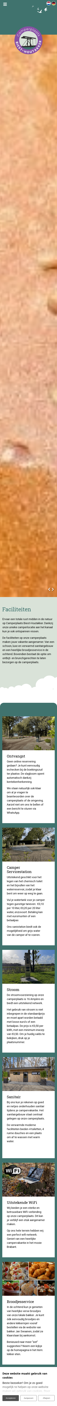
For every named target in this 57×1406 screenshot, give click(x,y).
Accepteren (11, 1398)
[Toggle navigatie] (5, 4)
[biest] (28, 40)
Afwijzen (46, 1398)
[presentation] (49, 588)
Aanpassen (28, 1398)
